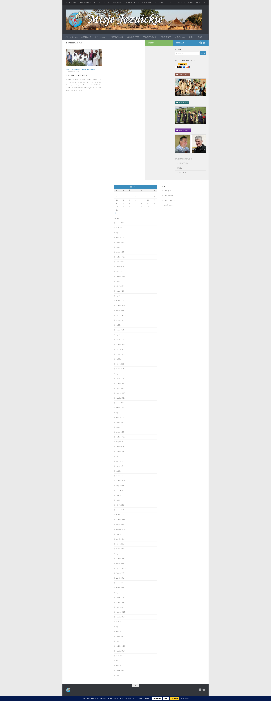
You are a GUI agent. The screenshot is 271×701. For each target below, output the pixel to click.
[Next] (202, 87)
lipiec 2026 (119, 228)
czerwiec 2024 (120, 320)
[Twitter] (204, 42)
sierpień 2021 (120, 447)
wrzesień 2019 (120, 529)
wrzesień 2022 (120, 398)
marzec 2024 (120, 330)
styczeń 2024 (120, 340)
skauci (92, 69)
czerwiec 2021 (120, 451)
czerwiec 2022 (120, 408)
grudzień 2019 (120, 520)
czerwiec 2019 (120, 539)
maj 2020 (118, 500)
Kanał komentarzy (170, 200)
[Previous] (179, 87)
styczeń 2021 (120, 476)
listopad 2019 (120, 524)
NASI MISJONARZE (131, 3)
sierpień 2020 (120, 495)
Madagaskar (76, 69)
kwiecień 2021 (120, 461)
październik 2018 (121, 568)
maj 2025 (118, 281)
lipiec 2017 (119, 622)
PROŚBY (179, 168)
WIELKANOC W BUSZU (76, 75)
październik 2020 (121, 490)
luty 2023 (118, 374)
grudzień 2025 (120, 257)
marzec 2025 (120, 291)
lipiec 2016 (119, 656)
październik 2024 (121, 315)
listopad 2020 (120, 486)
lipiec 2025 (119, 272)
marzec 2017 (120, 636)
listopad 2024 (120, 310)
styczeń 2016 (120, 675)
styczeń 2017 (120, 641)
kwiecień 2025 (120, 286)
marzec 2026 (120, 242)
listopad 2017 (120, 607)
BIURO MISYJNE (84, 3)
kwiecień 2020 (120, 505)
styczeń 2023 (120, 379)
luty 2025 (118, 296)
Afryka (68, 69)
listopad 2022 (120, 388)
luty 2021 (118, 471)
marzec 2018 (120, 588)
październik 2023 (121, 349)
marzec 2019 (120, 549)
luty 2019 (118, 554)
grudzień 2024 (120, 306)
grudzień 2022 (120, 383)
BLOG (198, 3)
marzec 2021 (120, 466)
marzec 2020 (120, 510)
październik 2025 (121, 262)
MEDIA (190, 3)
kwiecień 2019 (120, 544)
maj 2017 (118, 627)
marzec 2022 (120, 422)
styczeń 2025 (120, 301)
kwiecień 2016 (120, 666)
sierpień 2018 (120, 573)
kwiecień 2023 (120, 364)
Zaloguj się (167, 190)
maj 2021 (118, 456)
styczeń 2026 (120, 252)
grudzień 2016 (120, 646)
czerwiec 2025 (120, 276)
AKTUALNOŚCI (178, 3)
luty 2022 (118, 427)
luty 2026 (118, 247)
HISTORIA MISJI (99, 3)
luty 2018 (118, 593)
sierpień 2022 (120, 403)
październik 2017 (121, 612)
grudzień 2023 (120, 344)
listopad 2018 (120, 563)
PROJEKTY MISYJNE (148, 3)
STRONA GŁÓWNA (70, 3)
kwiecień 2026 (120, 237)
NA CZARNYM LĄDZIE (115, 3)
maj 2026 (118, 233)
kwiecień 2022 (120, 417)
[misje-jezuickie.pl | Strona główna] (134, 20)
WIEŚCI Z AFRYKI (182, 173)
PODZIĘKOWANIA (182, 163)
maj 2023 (118, 359)
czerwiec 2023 (120, 354)
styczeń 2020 (120, 515)
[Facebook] (200, 42)
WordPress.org (168, 205)
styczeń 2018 (120, 597)
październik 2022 (121, 393)
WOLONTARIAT (164, 3)
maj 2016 (118, 661)
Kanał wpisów (168, 195)
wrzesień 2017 (120, 617)
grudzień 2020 (120, 481)
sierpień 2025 (120, 267)
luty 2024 (118, 335)
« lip (115, 213)
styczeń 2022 (120, 432)
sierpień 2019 (120, 534)
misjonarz (85, 69)
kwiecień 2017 (120, 631)
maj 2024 (118, 325)
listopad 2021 (120, 442)
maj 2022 (118, 413)
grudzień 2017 (120, 602)
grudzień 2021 (120, 437)
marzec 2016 (120, 670)
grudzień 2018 (120, 559)
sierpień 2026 (120, 223)
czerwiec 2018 (120, 578)
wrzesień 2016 (120, 651)
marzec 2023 (120, 369)
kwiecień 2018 (120, 583)
